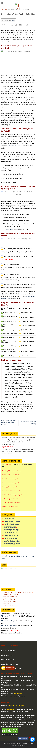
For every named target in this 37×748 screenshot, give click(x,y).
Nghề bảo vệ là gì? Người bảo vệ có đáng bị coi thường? (8, 423)
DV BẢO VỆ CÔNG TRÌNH (12, 541)
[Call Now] (3, 668)
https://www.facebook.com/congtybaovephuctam (17, 277)
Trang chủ (4, 9)
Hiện (13, 20)
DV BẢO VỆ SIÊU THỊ (10, 533)
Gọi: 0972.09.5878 (7, 447)
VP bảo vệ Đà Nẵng (7, 621)
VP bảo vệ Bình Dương (8, 626)
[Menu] (2, 3)
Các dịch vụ (22, 743)
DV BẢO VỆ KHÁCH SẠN (11, 530)
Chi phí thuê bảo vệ (11, 743)
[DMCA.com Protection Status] (9, 732)
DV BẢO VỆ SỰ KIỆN (10, 527)
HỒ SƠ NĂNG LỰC (6, 655)
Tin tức (30, 743)
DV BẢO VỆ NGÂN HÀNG (11, 524)
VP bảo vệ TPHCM (7, 616)
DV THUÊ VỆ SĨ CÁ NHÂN (12, 521)
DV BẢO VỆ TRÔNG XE (11, 535)
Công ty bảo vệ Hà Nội (8, 676)
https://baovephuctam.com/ (10, 267)
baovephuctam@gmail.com (23, 287)
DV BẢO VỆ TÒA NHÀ (10, 518)
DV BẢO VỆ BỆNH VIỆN (11, 538)
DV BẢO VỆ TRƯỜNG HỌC (12, 544)
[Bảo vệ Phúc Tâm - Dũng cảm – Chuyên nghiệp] (18, 6)
